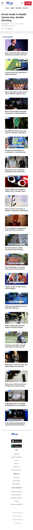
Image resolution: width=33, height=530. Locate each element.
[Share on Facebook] (6, 29)
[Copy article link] (11, 29)
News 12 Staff (5, 24)
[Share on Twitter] (9, 29)
